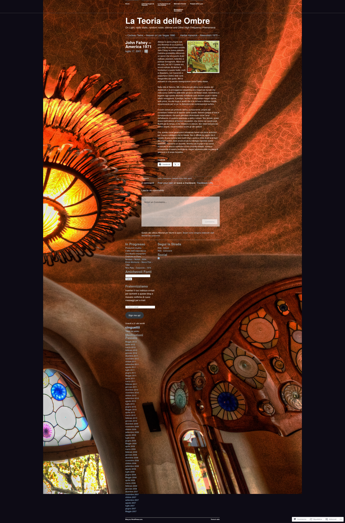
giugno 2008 (130, 474)
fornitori (180, 121)
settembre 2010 (132, 398)
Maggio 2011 (131, 375)
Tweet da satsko (132, 331)
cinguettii (132, 327)
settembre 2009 (132, 432)
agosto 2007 (130, 502)
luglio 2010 (130, 403)
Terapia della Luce (196, 4)
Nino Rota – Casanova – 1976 (138, 267)
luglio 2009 (130, 437)
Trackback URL (205, 182)
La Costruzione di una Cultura (164, 4)
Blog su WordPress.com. (134, 519)
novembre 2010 (132, 392)
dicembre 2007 (131, 491)
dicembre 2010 (131, 389)
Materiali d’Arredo (180, 4)
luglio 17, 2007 (133, 51)
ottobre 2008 (130, 463)
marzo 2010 (130, 415)
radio (185, 178)
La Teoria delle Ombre (167, 20)
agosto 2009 (130, 435)
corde (160, 178)
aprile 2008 (130, 480)
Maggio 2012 (131, 341)
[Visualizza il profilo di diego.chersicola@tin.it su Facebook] (159, 258)
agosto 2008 (130, 469)
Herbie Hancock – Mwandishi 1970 (199, 35)
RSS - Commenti (165, 250)
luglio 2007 (130, 505)
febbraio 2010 (131, 418)
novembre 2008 (132, 460)
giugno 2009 (130, 440)
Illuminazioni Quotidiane (178, 10)
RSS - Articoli (163, 248)
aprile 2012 (130, 344)
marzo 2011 (130, 381)
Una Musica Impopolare (135, 253)
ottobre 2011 (130, 361)
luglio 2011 (130, 370)
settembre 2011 (132, 364)
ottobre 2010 (130, 395)
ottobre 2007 (130, 497)
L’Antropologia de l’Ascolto (148, 4)
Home (127, 4)
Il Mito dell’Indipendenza (135, 250)
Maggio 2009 (131, 443)
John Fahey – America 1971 (138, 44)
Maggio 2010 (131, 409)
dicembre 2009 (131, 423)
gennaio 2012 (131, 353)
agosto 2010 (130, 401)
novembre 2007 (132, 494)
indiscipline (167, 178)
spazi (190, 178)
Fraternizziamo (136, 286)
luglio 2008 (130, 471)
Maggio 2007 (131, 511)
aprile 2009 (130, 446)
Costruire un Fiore (133, 256)
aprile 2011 (130, 378)
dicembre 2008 (131, 457)
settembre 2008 (132, 466)
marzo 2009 (130, 449)
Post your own (165, 182)
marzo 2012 (130, 347)
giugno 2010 (130, 406)
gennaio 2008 (131, 488)
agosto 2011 (130, 367)
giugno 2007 (130, 508)
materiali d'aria (177, 178)
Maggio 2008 (131, 477)
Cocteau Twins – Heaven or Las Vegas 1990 (151, 35)
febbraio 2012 (131, 350)
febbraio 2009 (131, 452)
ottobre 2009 (130, 429)
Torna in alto (215, 519)
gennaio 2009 (131, 454)
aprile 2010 (130, 412)
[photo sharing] (203, 75)
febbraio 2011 (131, 384)
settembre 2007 (132, 500)
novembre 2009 (132, 426)
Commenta (210, 222)
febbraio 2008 (131, 485)
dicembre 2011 (131, 355)
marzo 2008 (130, 483)
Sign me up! (135, 315)
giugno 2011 (130, 372)
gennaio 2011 (131, 387)
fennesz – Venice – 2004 (135, 259)
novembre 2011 (132, 358)
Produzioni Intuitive (133, 248)
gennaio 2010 (131, 420)
